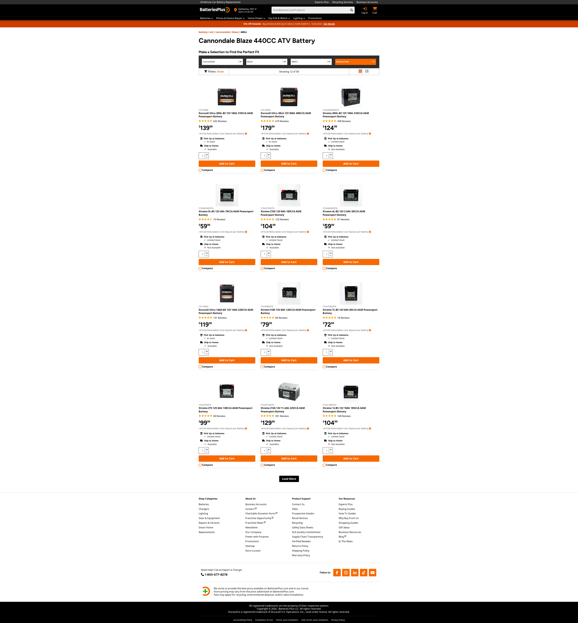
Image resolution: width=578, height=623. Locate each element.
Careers (250, 509)
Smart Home (206, 527)
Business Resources (350, 532)
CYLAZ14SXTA (267, 404)
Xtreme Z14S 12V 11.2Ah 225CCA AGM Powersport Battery (283, 409)
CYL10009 (265, 109)
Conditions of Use (264, 619)
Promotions (252, 541)
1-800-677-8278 (216, 574)
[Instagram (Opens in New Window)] (346, 572)
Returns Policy (300, 546)
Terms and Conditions (287, 619)
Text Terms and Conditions (314, 619)
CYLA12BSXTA (329, 404)
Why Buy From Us (349, 518)
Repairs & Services (209, 522)
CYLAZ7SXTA (205, 404)
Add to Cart (227, 163)
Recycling (297, 522)
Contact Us (298, 504)
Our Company (253, 532)
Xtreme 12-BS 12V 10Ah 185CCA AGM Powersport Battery (344, 409)
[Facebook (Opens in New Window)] (337, 572)
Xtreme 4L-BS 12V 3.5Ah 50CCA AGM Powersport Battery (344, 213)
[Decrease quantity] (207, 157)
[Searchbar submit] (352, 10)
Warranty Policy (301, 555)
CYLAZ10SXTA (267, 208)
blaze (235, 32)
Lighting (203, 513)
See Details (329, 23)
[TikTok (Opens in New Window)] (363, 572)
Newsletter (251, 527)
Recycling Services (342, 2)
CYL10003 (203, 306)
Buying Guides (347, 509)
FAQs (295, 509)
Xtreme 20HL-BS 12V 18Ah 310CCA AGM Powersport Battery (346, 114)
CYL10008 (203, 109)
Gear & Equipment (209, 518)
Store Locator (253, 550)
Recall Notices (300, 518)
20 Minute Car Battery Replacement (220, 2)
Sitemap (250, 546)
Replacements (207, 532)
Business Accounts (367, 2)
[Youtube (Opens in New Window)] (372, 572)
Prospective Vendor (303, 513)
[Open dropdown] (246, 133)
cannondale (223, 32)
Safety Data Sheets (302, 527)
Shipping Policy (300, 550)
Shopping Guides (348, 522)
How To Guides (347, 513)
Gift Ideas (344, 527)
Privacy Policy (338, 619)
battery (203, 32)
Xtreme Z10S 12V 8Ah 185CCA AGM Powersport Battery (281, 213)
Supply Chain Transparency (307, 536)
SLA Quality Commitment (306, 532)
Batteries (204, 504)
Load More (289, 479)
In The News (346, 541)
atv (212, 32)
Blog (341, 536)
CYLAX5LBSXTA (206, 208)
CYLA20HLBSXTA (331, 109)
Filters (212, 71)
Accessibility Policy (242, 619)
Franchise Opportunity (258, 518)
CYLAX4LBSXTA (330, 208)
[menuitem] (207, 18)
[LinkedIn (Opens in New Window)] (355, 572)
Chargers (204, 509)
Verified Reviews (301, 541)
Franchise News (254, 522)
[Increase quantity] (207, 154)
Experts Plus (322, 2)
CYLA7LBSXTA (329, 306)
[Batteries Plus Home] (215, 10)
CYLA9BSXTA (267, 306)
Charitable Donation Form (260, 513)
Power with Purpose (257, 536)
